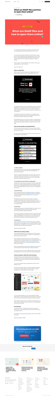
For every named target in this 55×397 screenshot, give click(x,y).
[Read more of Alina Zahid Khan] (15, 15)
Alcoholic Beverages (29, 384)
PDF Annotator (37, 384)
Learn (35, 381)
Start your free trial (24, 335)
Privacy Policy (48, 395)
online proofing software (30, 242)
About (18, 1)
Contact (44, 381)
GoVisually (22, 263)
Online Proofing (20, 380)
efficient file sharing (30, 192)
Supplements (28, 381)
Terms (45, 395)
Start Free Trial (47, 1)
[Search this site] (39, 1)
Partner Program (45, 384)
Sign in (42, 1)
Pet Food (28, 385)
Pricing (19, 389)
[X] (9, 383)
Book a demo (32, 335)
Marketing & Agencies (29, 389)
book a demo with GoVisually (26, 313)
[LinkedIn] (5, 383)
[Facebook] (11, 383)
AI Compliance (20, 381)
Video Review (28, 391)
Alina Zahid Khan (19, 14)
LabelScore (36, 385)
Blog (43, 395)
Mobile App (19, 386)
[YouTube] (7, 383)
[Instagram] (13, 383)
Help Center (36, 380)
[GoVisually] (10, 377)
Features (15, 1)
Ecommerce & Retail (29, 388)
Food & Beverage (29, 380)
